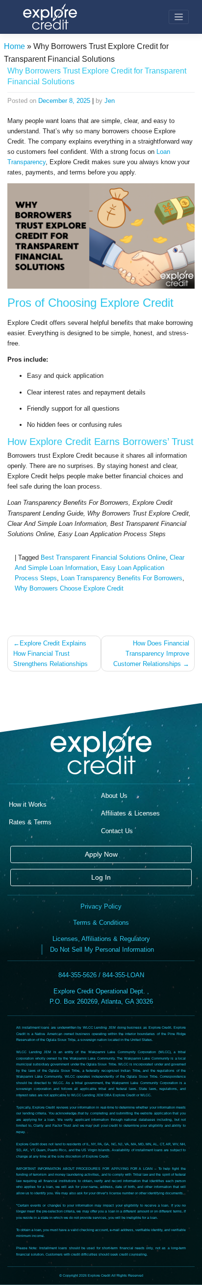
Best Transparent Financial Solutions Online (103, 557)
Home (14, 46)
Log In (101, 877)
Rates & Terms (30, 822)
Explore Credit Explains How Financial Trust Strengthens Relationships (50, 653)
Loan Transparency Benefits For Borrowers (121, 578)
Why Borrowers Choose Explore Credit (69, 588)
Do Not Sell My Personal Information (102, 949)
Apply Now (101, 854)
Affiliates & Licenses (130, 813)
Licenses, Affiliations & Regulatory (101, 938)
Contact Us (117, 831)
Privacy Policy (101, 906)
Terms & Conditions (101, 922)
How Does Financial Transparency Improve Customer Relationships (151, 653)
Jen (109, 100)
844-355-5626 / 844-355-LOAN (101, 975)
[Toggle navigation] (179, 17)
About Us (114, 795)
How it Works (28, 804)
